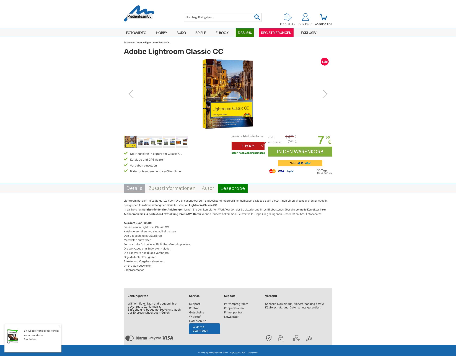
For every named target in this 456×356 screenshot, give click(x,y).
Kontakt (194, 308)
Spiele (200, 33)
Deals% (245, 33)
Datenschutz (197, 321)
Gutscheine (196, 312)
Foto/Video (136, 33)
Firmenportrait (233, 312)
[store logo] (143, 15)
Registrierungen (276, 33)
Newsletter (231, 316)
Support (194, 304)
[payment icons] (281, 171)
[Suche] (257, 17)
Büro (181, 33)
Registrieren (287, 24)
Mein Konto (305, 24)
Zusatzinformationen (172, 188)
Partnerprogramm (236, 304)
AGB (243, 352)
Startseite (129, 42)
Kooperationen (234, 308)
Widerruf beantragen (200, 328)
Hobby (161, 33)
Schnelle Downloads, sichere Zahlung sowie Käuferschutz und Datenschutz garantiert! (294, 305)
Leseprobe (233, 188)
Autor (208, 188)
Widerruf (195, 316)
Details (134, 188)
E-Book (222, 33)
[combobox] (222, 17)
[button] (131, 94)
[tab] (134, 188)
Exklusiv (308, 33)
